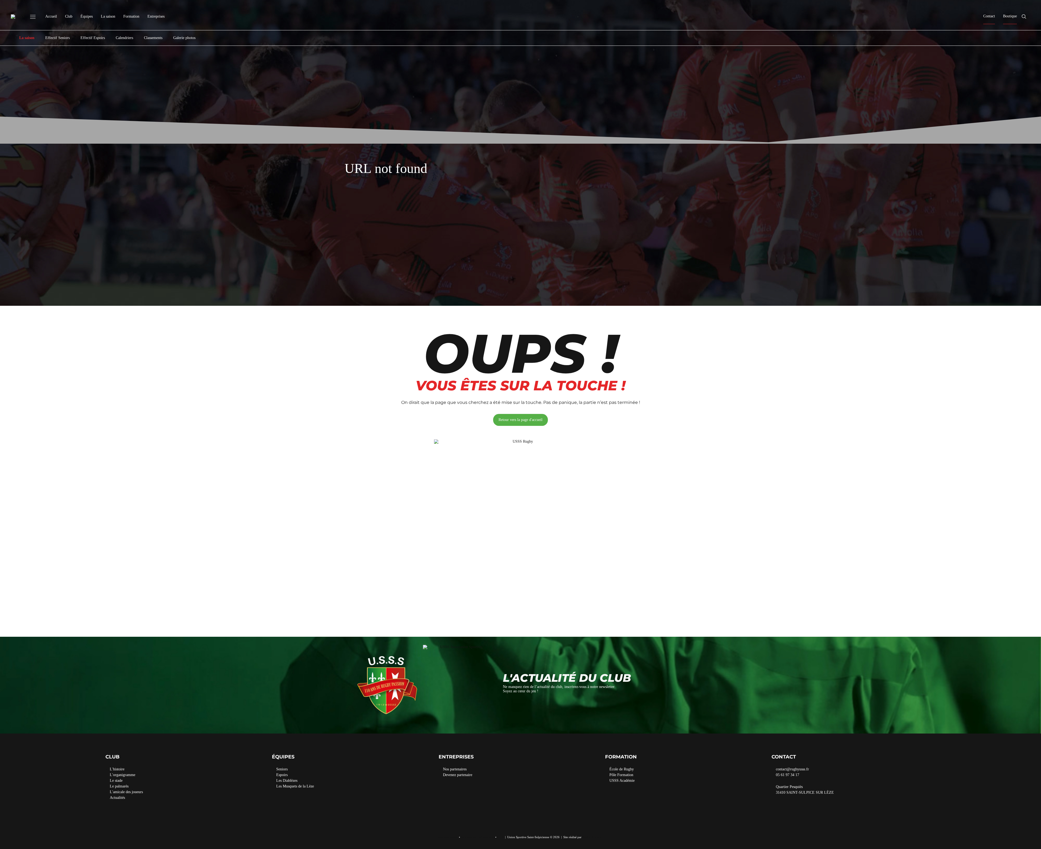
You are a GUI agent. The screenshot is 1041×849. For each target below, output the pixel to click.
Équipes (87, 16)
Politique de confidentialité (477, 837)
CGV (500, 837)
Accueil (51, 16)
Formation (131, 16)
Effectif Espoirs (93, 38)
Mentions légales (447, 837)
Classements (153, 38)
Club (68, 16)
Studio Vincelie (591, 837)
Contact (989, 16)
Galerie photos (184, 38)
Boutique (1010, 16)
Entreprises (156, 16)
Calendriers (124, 38)
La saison (108, 16)
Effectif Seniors (57, 38)
